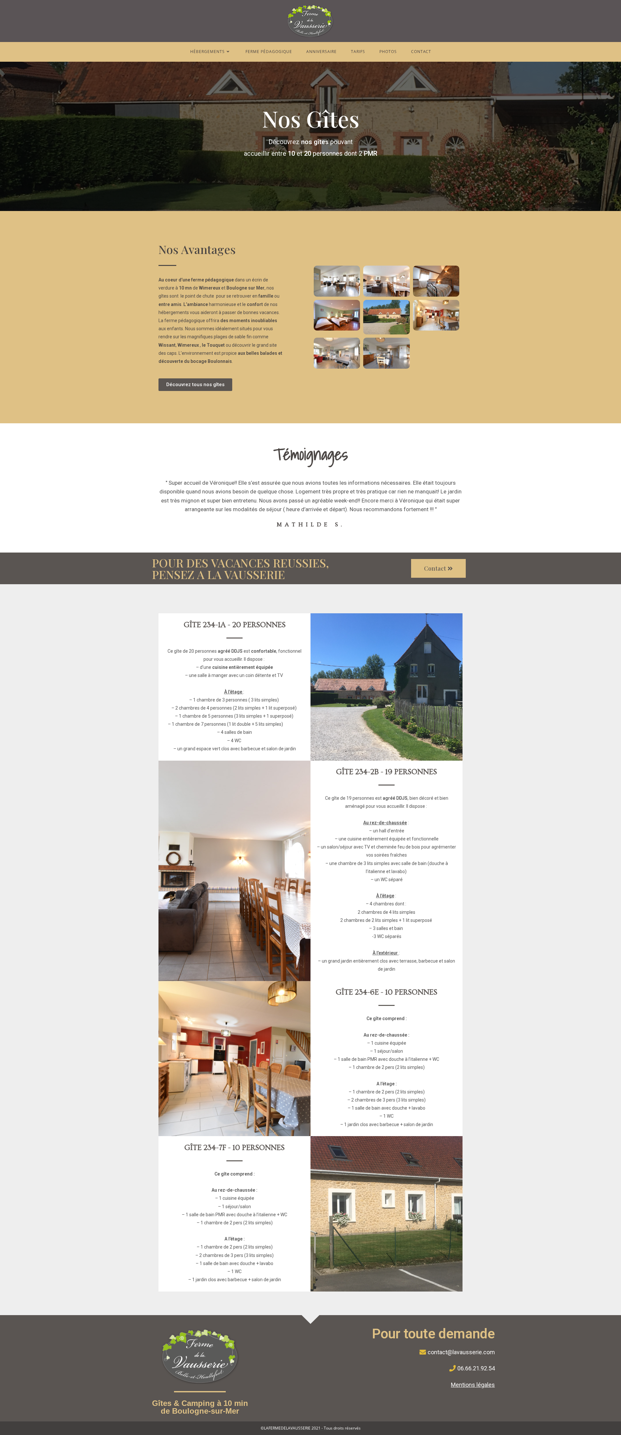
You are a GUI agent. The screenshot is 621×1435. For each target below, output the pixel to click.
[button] (195, 384)
